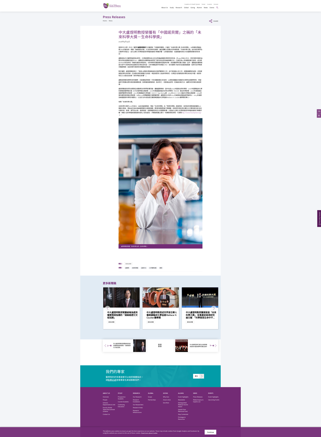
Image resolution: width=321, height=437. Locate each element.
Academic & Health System (192, 4)
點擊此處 (112, 380)
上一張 (107, 308)
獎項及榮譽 (128, 264)
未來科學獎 (135, 268)
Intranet (216, 4)
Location (209, 4)
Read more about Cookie (149, 433)
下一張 (213, 308)
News (110, 21)
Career (203, 4)
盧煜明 (127, 268)
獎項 (161, 268)
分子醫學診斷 (152, 268)
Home (105, 21)
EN (319, 111)
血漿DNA (143, 268)
